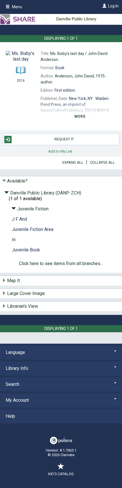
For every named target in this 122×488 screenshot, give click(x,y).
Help (10, 416)
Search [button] (12, 384)
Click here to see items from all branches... (61, 263)
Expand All (72, 162)
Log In (113, 6)
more (80, 116)
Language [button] (15, 352)
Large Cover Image (26, 293)
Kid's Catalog (61, 474)
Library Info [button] (17, 368)
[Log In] (103, 6)
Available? (17, 181)
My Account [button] (17, 400)
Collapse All (102, 162)
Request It (64, 139)
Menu (16, 7)
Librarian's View (22, 306)
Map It (13, 280)
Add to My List (60, 151)
